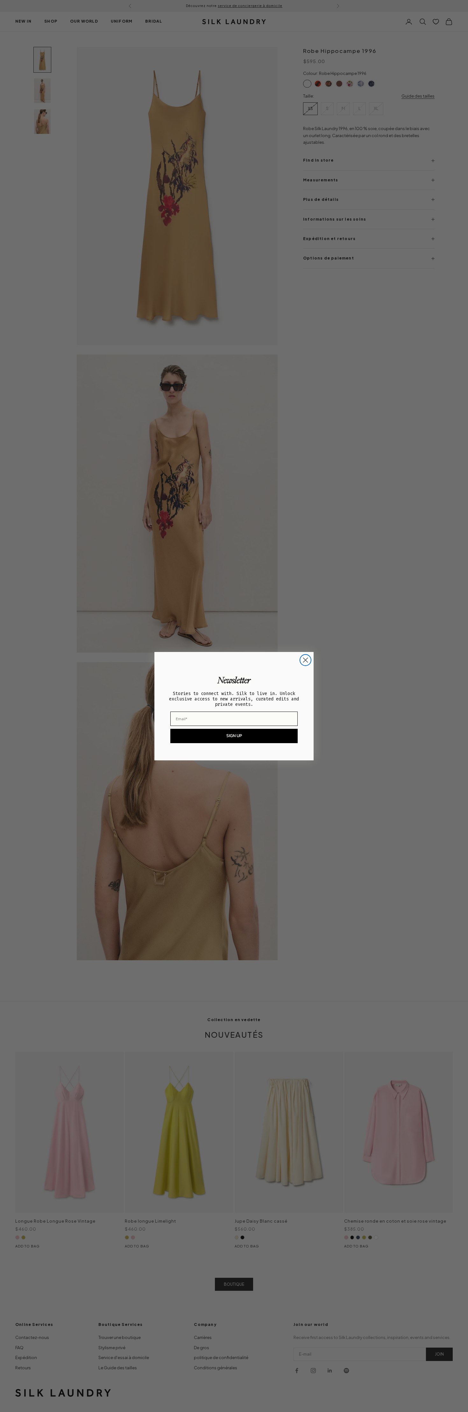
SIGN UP (234, 735)
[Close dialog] (305, 660)
